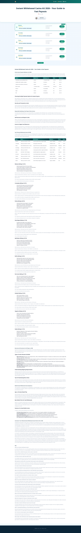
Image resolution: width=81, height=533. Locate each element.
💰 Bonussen (60, 1)
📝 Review (64, 1)
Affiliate (43, 528)
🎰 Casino (55, 1)
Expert (45, 528)
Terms (40, 528)
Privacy (38, 528)
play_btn (62, 26)
